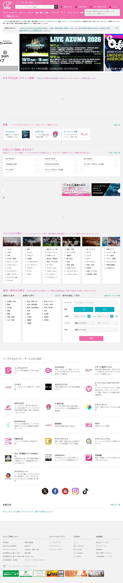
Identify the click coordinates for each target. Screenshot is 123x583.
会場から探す (82, 7)
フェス (9, 249)
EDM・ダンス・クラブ (13, 274)
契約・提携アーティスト (104, 553)
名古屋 (46, 314)
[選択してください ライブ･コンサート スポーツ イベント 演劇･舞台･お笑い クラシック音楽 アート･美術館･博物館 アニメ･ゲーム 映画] (85, 323)
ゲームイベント (111, 262)
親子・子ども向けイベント (53, 262)
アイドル (10, 280)
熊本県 (46, 320)
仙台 (45, 311)
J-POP (9, 252)
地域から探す (67, 7)
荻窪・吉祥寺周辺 (33, 307)
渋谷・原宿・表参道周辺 (33, 301)
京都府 (46, 317)
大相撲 (29, 259)
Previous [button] (5, 52)
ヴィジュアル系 (12, 277)
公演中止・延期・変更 (32, 549)
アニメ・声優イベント (112, 259)
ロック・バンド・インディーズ (13, 262)
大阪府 (29, 317)
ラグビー (30, 268)
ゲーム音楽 (110, 255)
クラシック (55, 12)
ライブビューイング (53, 277)
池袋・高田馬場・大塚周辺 (33, 304)
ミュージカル (71, 252)
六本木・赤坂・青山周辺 (50, 304)
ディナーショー (52, 268)
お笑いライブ (71, 268)
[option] (61, 52)
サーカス (50, 265)
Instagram (75, 491)
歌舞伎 (69, 255)
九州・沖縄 (10, 320)
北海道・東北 (11, 301)
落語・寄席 (70, 265)
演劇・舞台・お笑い (42, 12)
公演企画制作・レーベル (104, 556)
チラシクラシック (55, 546)
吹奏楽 (89, 268)
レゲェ (9, 268)
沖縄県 (29, 323)
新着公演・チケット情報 (112, 295)
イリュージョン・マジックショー (72, 274)
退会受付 (27, 546)
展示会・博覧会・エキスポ (53, 259)
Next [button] (118, 52)
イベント (30, 12)
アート (63, 12)
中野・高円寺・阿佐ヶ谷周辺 (50, 307)
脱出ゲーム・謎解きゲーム (53, 249)
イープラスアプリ (55, 542)
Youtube (65, 491)
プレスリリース (101, 546)
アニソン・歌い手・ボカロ (112, 252)
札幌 (28, 311)
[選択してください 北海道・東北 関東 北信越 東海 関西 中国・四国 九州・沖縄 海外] (96, 329)
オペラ (89, 252)
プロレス (30, 255)
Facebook (55, 491)
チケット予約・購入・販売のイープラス (28, 2)
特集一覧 (117, 125)
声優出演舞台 (110, 265)
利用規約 (6, 542)
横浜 (28, 314)
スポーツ (22, 12)
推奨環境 (27, 553)
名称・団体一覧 (114, 152)
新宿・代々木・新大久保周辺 (50, 301)
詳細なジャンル (12, 16)
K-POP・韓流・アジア (13, 259)
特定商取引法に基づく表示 (11, 553)
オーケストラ (91, 249)
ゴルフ (29, 274)
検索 (91, 338)
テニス (29, 271)
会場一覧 (58, 295)
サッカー (30, 252)
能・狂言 (70, 259)
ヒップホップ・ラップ (13, 271)
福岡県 (29, 320)
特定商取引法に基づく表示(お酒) (13, 556)
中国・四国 (10, 317)
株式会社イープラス (102, 542)
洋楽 (8, 255)
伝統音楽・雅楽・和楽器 (92, 274)
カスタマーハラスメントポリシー (35, 560)
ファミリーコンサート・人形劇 (72, 271)
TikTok (85, 491)
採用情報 (99, 549)
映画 (81, 12)
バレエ (89, 255)
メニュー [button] (115, 7)
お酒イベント (51, 255)
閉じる (118, 11)
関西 (8, 314)
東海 (8, 311)
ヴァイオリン (91, 262)
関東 (8, 304)
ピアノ (89, 259)
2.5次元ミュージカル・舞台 (112, 268)
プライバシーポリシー (10, 549)
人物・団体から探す (99, 7)
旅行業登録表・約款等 (10, 560)
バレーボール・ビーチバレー (33, 265)
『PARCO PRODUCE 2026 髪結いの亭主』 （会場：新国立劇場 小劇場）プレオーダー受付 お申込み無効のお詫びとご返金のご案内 (64, 28)
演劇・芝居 (70, 249)
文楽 (68, 262)
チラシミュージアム (55, 549)
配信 (104, 309)
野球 (28, 249)
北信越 (9, 307)
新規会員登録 (29, 542)
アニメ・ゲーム (72, 12)
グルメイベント (52, 252)
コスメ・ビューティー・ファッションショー (53, 271)
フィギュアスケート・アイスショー (33, 262)
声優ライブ (110, 249)
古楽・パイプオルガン (92, 271)
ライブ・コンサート (10, 12)
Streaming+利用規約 (9, 546)
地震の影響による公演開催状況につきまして (34, 30)
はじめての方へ (30, 556)
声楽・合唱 (90, 265)
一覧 (116, 28)
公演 (83, 309)
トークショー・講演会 (53, 274)
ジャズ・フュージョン (13, 265)
